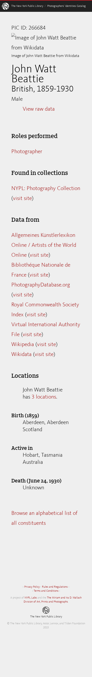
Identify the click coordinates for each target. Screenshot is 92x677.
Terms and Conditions (46, 591)
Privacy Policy (32, 587)
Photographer (26, 152)
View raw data (39, 109)
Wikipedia (22, 344)
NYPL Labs (31, 597)
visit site (22, 198)
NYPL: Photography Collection (45, 188)
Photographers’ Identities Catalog (66, 6)
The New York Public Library (27, 6)
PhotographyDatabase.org (40, 285)
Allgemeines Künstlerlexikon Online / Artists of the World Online (43, 245)
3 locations (44, 397)
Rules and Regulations (55, 587)
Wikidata (21, 354)
